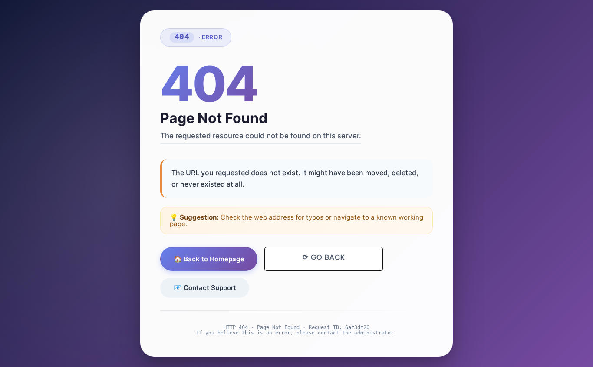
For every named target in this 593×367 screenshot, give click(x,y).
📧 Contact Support (205, 288)
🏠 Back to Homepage (209, 259)
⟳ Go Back (324, 257)
